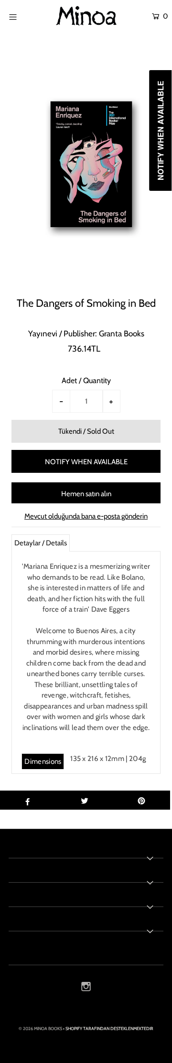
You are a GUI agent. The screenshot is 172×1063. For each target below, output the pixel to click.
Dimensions (42, 761)
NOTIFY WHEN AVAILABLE (86, 462)
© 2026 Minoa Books (40, 1028)
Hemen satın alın (86, 494)
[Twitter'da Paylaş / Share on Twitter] (84, 800)
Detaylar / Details (40, 543)
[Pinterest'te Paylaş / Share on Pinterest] (141, 800)
